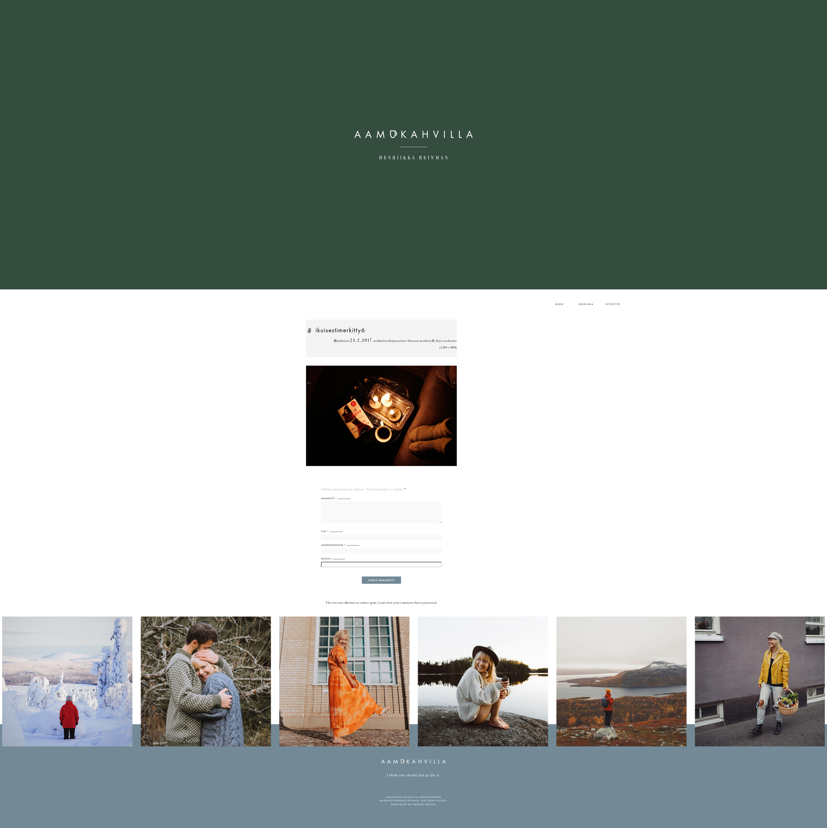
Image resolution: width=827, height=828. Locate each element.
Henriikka (586, 304)
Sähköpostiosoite (333, 545)
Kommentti (329, 498)
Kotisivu (326, 558)
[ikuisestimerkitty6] (381, 418)
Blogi (559, 304)
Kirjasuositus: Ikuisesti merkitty (410, 341)
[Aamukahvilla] (413, 144)
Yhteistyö (612, 304)
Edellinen (316, 382)
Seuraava (447, 382)
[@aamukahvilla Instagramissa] (413, 681)
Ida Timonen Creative (422, 804)
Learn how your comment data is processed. (407, 602)
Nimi (325, 531)
